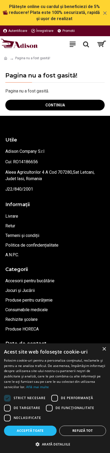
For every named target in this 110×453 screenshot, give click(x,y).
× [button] (104, 349)
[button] (55, 444)
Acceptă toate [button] (30, 430)
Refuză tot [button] (82, 430)
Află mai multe (37, 387)
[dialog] (55, 398)
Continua (55, 105)
